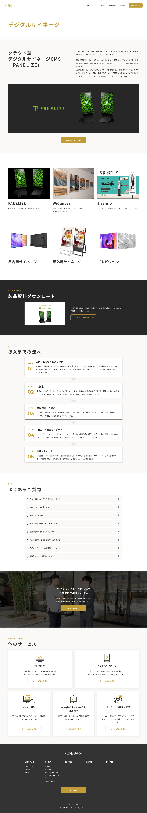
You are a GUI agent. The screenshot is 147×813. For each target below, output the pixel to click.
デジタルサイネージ (50, 781)
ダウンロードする (83, 317)
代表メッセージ (29, 766)
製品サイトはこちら (73, 140)
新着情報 (89, 762)
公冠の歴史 (27, 769)
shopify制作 (48, 769)
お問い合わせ (136, 5)
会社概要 (27, 772)
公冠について (90, 5)
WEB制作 (47, 766)
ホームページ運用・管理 (51, 772)
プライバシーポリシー (73, 804)
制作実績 (112, 5)
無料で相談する (73, 608)
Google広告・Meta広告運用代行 (52, 777)
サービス (102, 5)
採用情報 (122, 5)
